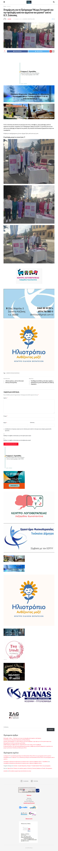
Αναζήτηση (6, 727)
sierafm (9, 19)
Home (5, 6)
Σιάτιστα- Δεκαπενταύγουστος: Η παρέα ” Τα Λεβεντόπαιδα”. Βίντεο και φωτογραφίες (32, 766)
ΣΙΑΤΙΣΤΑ (9, 6)
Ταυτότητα (29, 798)
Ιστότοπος (32, 422)
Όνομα (5, 416)
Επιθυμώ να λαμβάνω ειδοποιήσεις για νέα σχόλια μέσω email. (17, 435)
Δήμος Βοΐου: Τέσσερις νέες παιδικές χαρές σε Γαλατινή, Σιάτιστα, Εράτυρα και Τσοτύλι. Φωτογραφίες (29, 768)
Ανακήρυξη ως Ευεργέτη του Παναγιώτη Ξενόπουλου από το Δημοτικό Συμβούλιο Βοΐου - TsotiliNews (26, 761)
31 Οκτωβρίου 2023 (17, 19)
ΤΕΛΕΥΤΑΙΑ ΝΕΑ (31, 19)
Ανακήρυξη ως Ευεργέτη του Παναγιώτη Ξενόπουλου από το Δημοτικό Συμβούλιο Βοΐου (23, 763)
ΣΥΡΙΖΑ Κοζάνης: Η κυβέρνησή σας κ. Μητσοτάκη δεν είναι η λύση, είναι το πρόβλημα (24, 744)
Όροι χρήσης (29, 800)
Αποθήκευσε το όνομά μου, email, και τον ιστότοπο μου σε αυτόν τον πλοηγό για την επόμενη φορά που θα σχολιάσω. (28, 429)
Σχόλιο (6, 398)
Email (5, 422)
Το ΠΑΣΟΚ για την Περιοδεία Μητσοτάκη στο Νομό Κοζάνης (17, 740)
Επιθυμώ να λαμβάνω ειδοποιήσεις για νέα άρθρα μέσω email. (17, 440)
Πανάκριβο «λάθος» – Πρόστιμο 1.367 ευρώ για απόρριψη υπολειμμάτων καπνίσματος (22, 738)
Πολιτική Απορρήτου (29, 801)
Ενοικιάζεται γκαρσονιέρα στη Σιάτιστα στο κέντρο (20, 771)
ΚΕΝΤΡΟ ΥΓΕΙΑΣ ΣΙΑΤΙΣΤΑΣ (13, 373)
